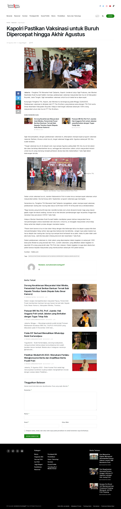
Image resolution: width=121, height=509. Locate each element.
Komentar (28, 390)
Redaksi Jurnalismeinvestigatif (51, 265)
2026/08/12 (41, 297)
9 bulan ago (76, 127)
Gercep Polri (38, 459)
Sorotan (25, 16)
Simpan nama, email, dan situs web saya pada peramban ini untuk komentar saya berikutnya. (57, 430)
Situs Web (65, 422)
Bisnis (53, 16)
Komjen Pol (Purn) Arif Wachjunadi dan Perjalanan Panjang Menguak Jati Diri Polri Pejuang (107, 488)
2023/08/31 (47, 363)
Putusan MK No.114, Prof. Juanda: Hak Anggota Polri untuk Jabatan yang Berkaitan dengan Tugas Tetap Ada (45, 314)
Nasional (17, 16)
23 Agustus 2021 (11, 42)
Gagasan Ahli (38, 457)
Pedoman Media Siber (107, 506)
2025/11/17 (49, 319)
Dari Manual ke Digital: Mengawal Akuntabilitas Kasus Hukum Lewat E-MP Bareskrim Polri (107, 458)
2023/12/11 (47, 339)
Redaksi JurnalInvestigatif (34, 339)
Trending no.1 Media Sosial (52, 467)
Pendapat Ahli (34, 16)
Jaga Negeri (21, 22)
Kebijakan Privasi (76, 506)
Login (110, 16)
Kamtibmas (38, 467)
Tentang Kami (87, 506)
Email (26, 422)
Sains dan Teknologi (74, 16)
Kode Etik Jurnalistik (63, 506)
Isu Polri (37, 462)
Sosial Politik (45, 16)
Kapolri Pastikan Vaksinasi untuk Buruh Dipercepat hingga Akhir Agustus (54, 256)
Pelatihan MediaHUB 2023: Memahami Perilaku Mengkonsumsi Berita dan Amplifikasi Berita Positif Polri (46, 358)
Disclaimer (96, 506)
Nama (26, 414)
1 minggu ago (39, 129)
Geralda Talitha (31, 297)
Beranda (9, 16)
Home (8, 22)
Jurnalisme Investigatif (20, 506)
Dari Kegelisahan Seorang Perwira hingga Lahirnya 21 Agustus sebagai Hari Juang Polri (106, 473)
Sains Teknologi (53, 459)
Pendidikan (61, 16)
